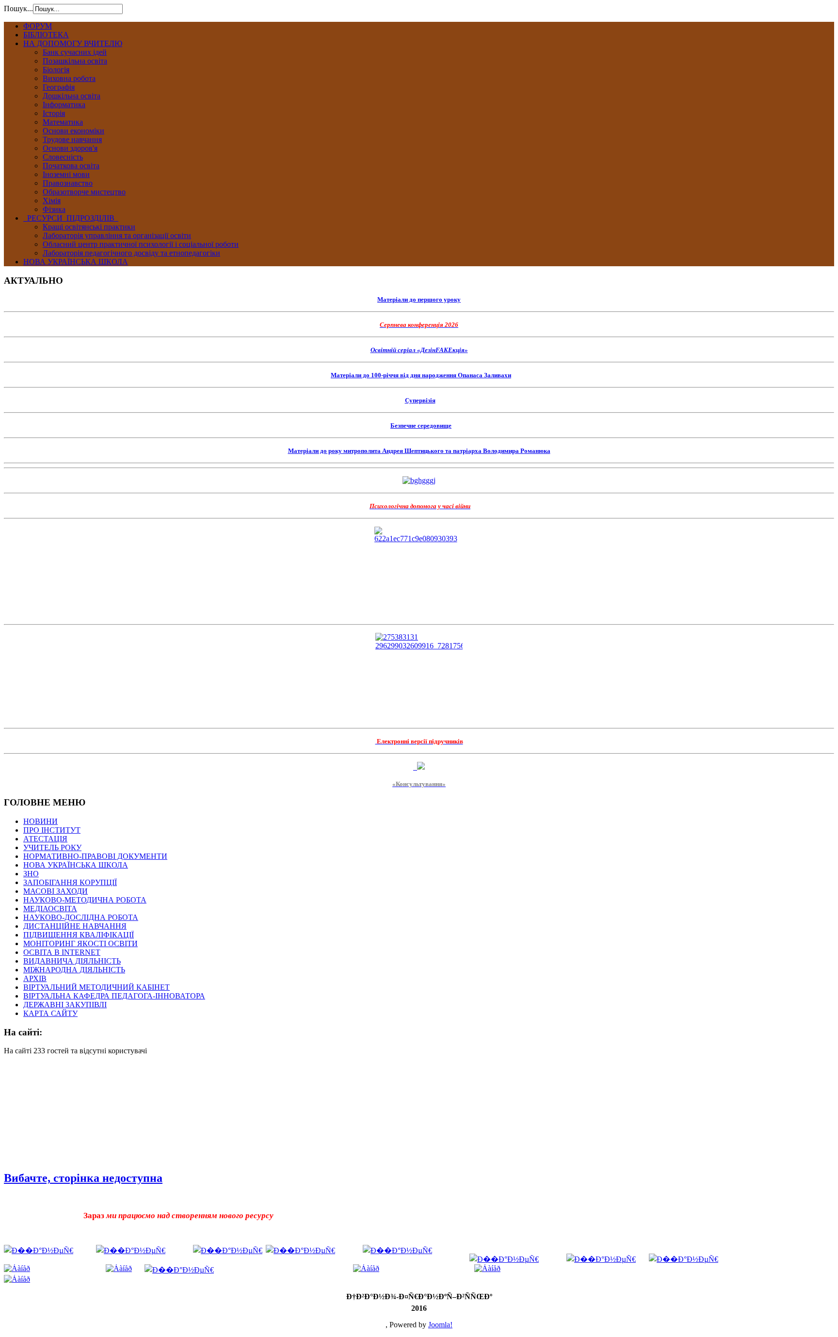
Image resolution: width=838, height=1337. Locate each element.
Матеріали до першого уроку (419, 299)
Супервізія (420, 400)
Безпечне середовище (420, 425)
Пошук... (18, 8)
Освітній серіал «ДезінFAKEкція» (419, 350)
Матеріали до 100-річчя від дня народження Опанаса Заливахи (421, 375)
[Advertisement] (52, 1111)
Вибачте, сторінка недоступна (83, 1178)
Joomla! (440, 1325)
